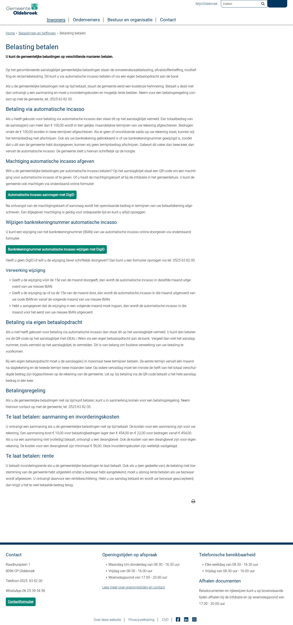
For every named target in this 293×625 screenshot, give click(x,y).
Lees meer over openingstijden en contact (133, 587)
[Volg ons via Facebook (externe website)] (178, 620)
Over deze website (107, 620)
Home (10, 33)
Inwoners (56, 19)
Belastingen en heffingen (37, 33)
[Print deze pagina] (193, 501)
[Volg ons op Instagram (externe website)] (194, 620)
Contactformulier (20, 602)
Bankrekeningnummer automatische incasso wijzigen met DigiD (56, 249)
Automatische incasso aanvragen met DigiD (41, 195)
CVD (165, 620)
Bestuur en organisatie (130, 19)
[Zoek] (263, 4)
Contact (168, 19)
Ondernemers (86, 19)
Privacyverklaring (141, 620)
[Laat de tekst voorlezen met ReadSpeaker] (275, 1)
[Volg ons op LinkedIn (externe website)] (186, 620)
